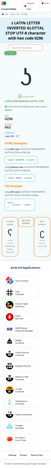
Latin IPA (9, 136)
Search (12, 53)
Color (46, 3)
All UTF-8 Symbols (26, 221)
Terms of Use (37, 455)
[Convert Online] (3, 14)
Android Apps (30, 6)
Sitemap (12, 455)
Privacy (23, 455)
